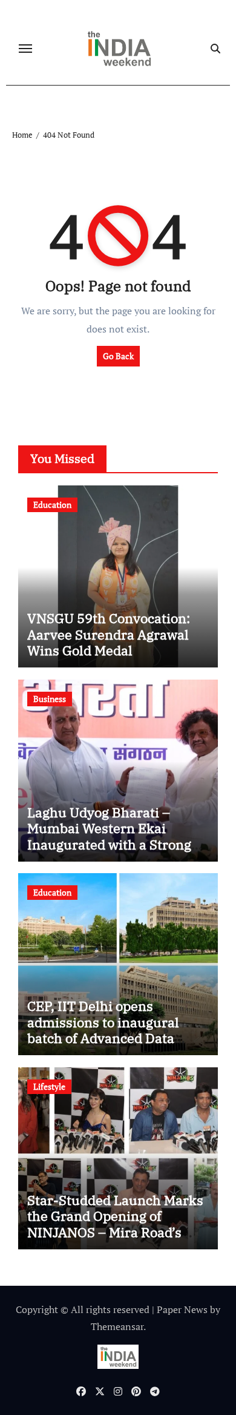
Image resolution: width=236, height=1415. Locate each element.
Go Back (118, 356)
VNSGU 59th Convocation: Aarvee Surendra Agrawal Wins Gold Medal (108, 634)
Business (49, 698)
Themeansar (117, 1326)
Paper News (182, 1309)
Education (52, 504)
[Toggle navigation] (25, 48)
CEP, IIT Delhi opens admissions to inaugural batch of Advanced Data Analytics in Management (107, 1029)
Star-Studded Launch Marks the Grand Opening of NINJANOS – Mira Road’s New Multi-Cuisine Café (115, 1224)
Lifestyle (49, 1086)
